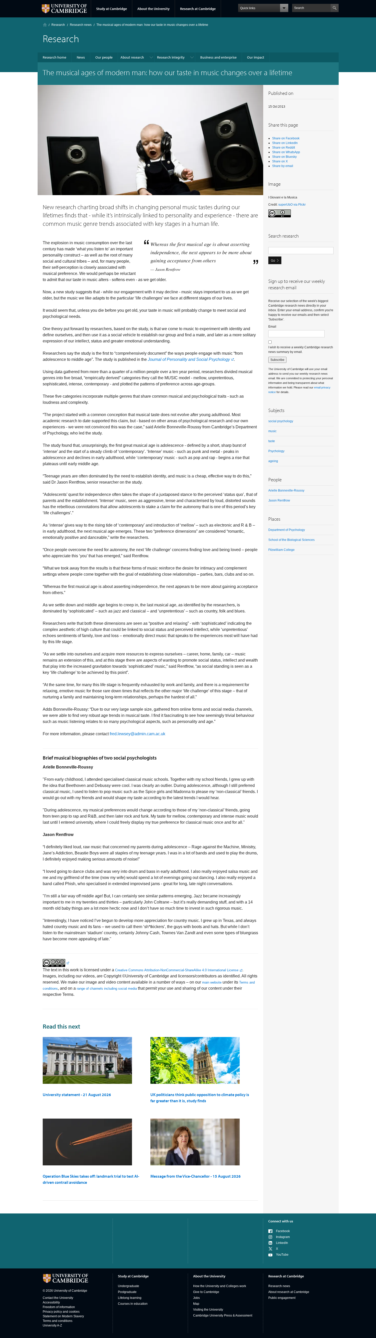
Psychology (276, 451)
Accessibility (51, 1302)
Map (196, 1304)
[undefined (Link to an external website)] (56, 963)
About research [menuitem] (132, 57)
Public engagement (281, 1298)
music (272, 431)
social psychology (280, 421)
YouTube (282, 1254)
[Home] (45, 25)
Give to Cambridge (206, 1292)
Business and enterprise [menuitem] (218, 57)
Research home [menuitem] (54, 57)
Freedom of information (59, 1307)
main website (212, 982)
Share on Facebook (286, 138)
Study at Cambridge (111, 8)
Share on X (280, 161)
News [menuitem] (81, 57)
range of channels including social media (107, 988)
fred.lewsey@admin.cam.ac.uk (137, 734)
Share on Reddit (283, 147)
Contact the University (58, 1298)
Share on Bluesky (284, 157)
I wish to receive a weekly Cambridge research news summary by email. (300, 349)
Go (273, 260)
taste (271, 441)
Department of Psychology (286, 530)
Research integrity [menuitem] (171, 57)
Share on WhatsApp (286, 152)
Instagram (283, 1237)
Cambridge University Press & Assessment (222, 1315)
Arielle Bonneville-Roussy (286, 490)
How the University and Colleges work (219, 1286)
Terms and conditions (57, 1321)
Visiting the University (208, 1309)
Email (272, 326)
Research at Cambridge (198, 8)
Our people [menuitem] (104, 57)
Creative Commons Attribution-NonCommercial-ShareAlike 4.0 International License (176, 970)
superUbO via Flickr (292, 204)
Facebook (283, 1231)
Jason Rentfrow (279, 500)
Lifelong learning (129, 1298)
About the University (153, 8)
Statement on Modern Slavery (63, 1316)
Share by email (282, 166)
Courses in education (133, 1304)
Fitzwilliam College (281, 550)
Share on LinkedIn (285, 143)
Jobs (196, 1298)
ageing (273, 461)
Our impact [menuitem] (255, 57)
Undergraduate (128, 1286)
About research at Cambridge (288, 1292)
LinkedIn (282, 1243)
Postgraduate (127, 1292)
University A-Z (52, 1325)
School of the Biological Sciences (291, 540)
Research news (279, 1286)
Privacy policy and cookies (61, 1311)
